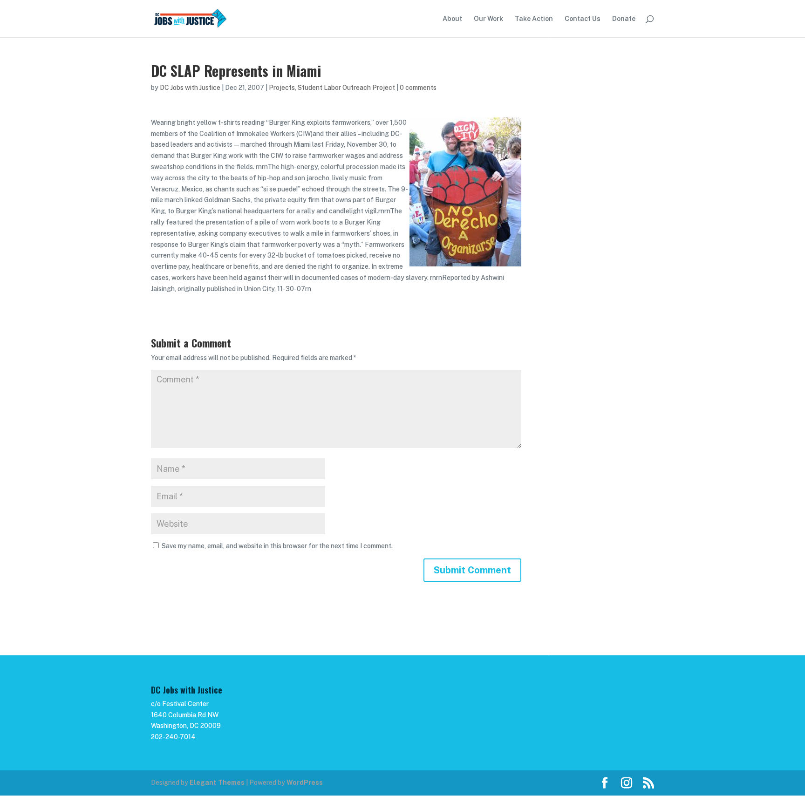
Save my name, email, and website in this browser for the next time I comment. (277, 546)
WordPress (305, 782)
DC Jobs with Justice (190, 87)
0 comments (418, 87)
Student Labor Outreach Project (346, 87)
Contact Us (582, 18)
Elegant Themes (217, 782)
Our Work (488, 18)
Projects (282, 87)
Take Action (534, 18)
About (452, 18)
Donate (623, 18)
